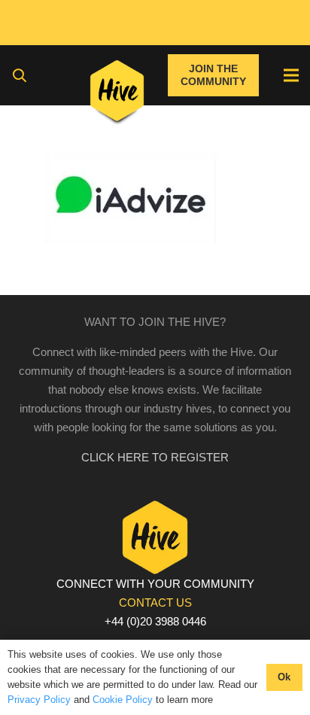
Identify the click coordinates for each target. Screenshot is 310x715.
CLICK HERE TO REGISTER (155, 457)
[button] (20, 75)
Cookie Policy (123, 699)
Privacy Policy (39, 699)
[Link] (117, 94)
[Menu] (291, 75)
